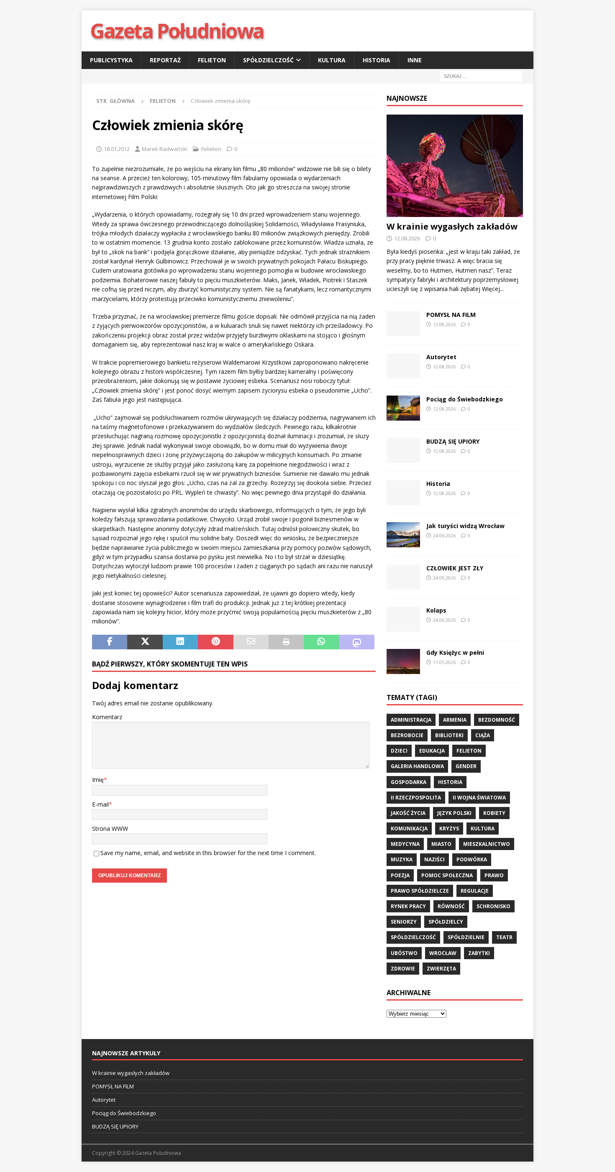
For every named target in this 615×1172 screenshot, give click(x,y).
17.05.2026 (444, 662)
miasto (441, 844)
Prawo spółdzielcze (420, 890)
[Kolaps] (403, 619)
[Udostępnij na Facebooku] (109, 642)
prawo (494, 875)
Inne (414, 60)
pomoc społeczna (447, 875)
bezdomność (496, 719)
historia (450, 782)
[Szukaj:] (481, 76)
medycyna (405, 844)
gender (466, 766)
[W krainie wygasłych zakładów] (455, 166)
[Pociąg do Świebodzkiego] (403, 408)
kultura (483, 828)
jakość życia (408, 813)
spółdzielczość (413, 937)
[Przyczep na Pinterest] (215, 642)
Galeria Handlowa (417, 766)
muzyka (402, 859)
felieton (469, 750)
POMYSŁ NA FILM (451, 315)
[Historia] (403, 492)
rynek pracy (408, 906)
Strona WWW (110, 828)
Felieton (212, 60)
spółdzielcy (445, 921)
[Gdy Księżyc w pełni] (403, 661)
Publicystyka (111, 60)
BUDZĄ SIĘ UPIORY (452, 441)
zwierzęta (441, 968)
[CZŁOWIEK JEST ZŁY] (403, 577)
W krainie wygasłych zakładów (452, 226)
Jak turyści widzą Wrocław (466, 526)
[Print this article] (286, 642)
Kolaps (436, 610)
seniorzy (404, 921)
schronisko (493, 906)
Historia (376, 60)
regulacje (475, 890)
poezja (400, 875)
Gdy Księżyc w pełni (455, 652)
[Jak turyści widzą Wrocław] (403, 534)
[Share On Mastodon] (356, 642)
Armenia (454, 719)
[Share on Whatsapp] (321, 642)
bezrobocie (407, 735)
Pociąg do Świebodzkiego (464, 399)
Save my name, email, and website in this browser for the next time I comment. (208, 853)
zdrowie (403, 968)
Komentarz (107, 717)
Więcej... (493, 289)
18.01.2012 (117, 149)
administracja (411, 719)
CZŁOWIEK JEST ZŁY (454, 568)
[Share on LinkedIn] (180, 642)
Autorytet (441, 357)
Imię (98, 780)
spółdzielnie (466, 937)
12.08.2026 (407, 238)
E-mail (100, 804)
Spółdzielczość (268, 60)
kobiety (494, 813)
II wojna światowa (479, 797)
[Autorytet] (403, 365)
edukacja (432, 750)
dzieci (399, 750)
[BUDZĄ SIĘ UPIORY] (403, 450)
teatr (504, 937)
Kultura (332, 60)
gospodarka (408, 782)
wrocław (442, 953)
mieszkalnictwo (486, 844)
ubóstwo (404, 953)
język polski (454, 813)
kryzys (449, 828)
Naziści (434, 859)
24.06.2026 (444, 535)
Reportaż (165, 60)
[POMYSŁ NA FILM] (403, 323)
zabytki (479, 953)
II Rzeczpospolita (416, 797)
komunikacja (409, 828)
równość (451, 906)
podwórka (471, 859)
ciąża (482, 735)
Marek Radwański (164, 149)
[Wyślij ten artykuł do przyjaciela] (251, 642)
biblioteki (449, 735)
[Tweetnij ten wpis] (144, 642)
